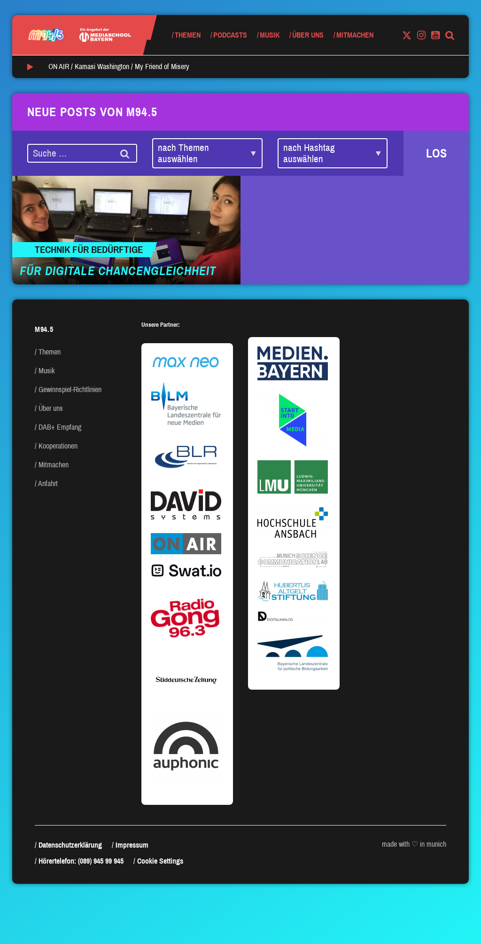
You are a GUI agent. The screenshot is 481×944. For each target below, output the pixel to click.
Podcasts (230, 35)
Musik (269, 35)
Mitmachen (354, 35)
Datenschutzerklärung (70, 845)
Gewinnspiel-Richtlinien (70, 389)
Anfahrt (48, 484)
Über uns (308, 35)
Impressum (132, 845)
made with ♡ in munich (414, 844)
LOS (436, 153)
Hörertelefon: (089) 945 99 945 (81, 861)
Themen (188, 35)
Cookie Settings (160, 861)
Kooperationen (58, 446)
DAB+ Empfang (60, 427)
